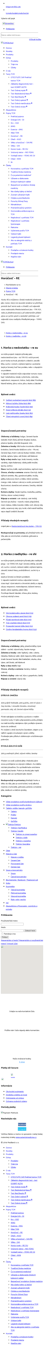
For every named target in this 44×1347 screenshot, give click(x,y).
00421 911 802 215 (13, 6)
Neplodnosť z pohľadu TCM (22, 217)
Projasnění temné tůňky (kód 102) (19, 626)
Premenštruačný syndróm (21, 208)
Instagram (22, 1129)
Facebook (22, 1124)
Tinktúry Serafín (17, 831)
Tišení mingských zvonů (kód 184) (19, 416)
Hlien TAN (15, 133)
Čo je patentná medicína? (21, 175)
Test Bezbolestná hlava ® (21, 93)
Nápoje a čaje (11, 854)
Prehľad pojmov (17, 116)
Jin (12, 162)
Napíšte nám (16, 256)
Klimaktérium (16, 204)
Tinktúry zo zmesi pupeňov (26, 834)
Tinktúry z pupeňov (23, 841)
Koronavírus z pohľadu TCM (22, 168)
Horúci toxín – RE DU (19, 149)
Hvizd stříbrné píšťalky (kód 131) (18, 410)
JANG (13, 126)
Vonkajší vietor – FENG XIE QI (23, 155)
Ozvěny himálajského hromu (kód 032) (21, 629)
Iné (7, 903)
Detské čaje (15, 867)
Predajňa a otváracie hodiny (22, 250)
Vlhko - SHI (15, 146)
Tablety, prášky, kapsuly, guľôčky (19, 808)
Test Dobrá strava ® (19, 106)
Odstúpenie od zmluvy (15, 1098)
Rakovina (14, 227)
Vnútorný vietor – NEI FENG (22, 152)
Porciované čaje (17, 863)
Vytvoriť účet (12, 943)
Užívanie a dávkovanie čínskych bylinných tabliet (21, 180)
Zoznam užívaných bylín (20, 194)
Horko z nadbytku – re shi (16, 336)
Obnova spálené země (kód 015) (19, 616)
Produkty (9, 54)
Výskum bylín (16, 234)
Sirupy (13, 873)
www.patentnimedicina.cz (26, 1137)
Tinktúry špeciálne (23, 844)
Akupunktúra (11, 110)
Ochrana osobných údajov (16, 1101)
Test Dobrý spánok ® (19, 100)
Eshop (8, 58)
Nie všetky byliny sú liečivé (21, 191)
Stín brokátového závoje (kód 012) (19, 613)
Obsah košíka (35, 39)
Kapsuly (14, 818)
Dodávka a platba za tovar (16, 1095)
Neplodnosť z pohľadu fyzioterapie (20, 222)
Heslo (3, 927)
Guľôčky (14, 821)
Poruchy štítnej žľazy (19, 201)
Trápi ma (14, 64)
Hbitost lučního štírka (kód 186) (18, 403)
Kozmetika (10, 886)
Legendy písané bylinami (20, 237)
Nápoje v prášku (17, 857)
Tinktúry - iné (16, 847)
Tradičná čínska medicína (21, 172)
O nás (8, 71)
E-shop (22, 1062)
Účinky (13, 67)
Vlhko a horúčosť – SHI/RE (22, 142)
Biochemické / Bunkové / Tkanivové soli (22, 880)
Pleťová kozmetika (18, 893)
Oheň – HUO (16, 139)
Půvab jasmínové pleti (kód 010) (18, 619)
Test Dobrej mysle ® (19, 90)
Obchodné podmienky (15, 1091)
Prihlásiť (5, 937)
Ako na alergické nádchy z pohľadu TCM (21, 242)
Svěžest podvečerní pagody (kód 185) (21, 400)
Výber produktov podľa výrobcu (19, 805)
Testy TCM (10, 74)
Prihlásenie (10, 29)
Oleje (8, 850)
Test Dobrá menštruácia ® (21, 103)
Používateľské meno (9, 921)
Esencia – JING (17, 129)
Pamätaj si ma (10, 934)
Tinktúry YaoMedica (19, 828)
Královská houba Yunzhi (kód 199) (19, 406)
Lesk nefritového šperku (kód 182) (19, 413)
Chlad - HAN (16, 159)
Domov (9, 48)
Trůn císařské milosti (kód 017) (18, 623)
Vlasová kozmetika (18, 896)
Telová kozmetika (18, 889)
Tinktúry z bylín (22, 837)
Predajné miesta (17, 253)
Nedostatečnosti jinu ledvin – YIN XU (27, 526)
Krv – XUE (15, 123)
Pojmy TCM (10, 113)
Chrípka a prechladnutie (20, 198)
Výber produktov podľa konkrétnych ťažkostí (24, 801)
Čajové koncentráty (18, 876)
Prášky (13, 814)
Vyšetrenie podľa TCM (20, 230)
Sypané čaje (15, 860)
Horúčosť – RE (17, 136)
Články (8, 165)
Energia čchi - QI (17, 119)
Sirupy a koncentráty (14, 870)
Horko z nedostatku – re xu (17, 333)
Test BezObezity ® (18, 97)
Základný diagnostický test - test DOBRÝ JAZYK (22, 85)
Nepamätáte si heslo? (10, 940)
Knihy (8, 883)
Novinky (9, 51)
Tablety (14, 811)
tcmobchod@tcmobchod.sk (17, 13)
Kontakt (9, 247)
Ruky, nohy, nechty (18, 899)
